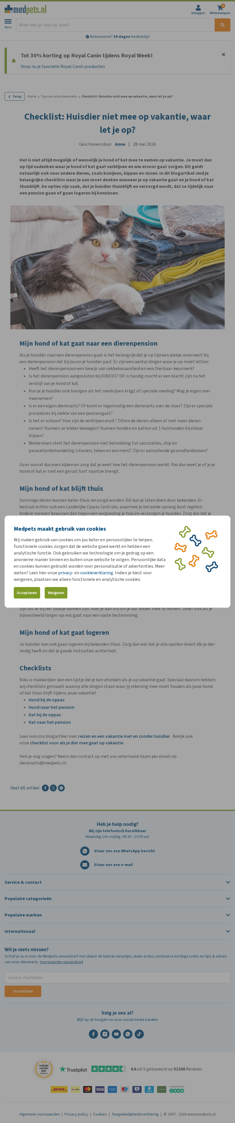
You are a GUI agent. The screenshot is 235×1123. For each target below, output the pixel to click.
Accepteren (27, 592)
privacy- (66, 572)
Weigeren (56, 592)
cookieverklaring (96, 572)
